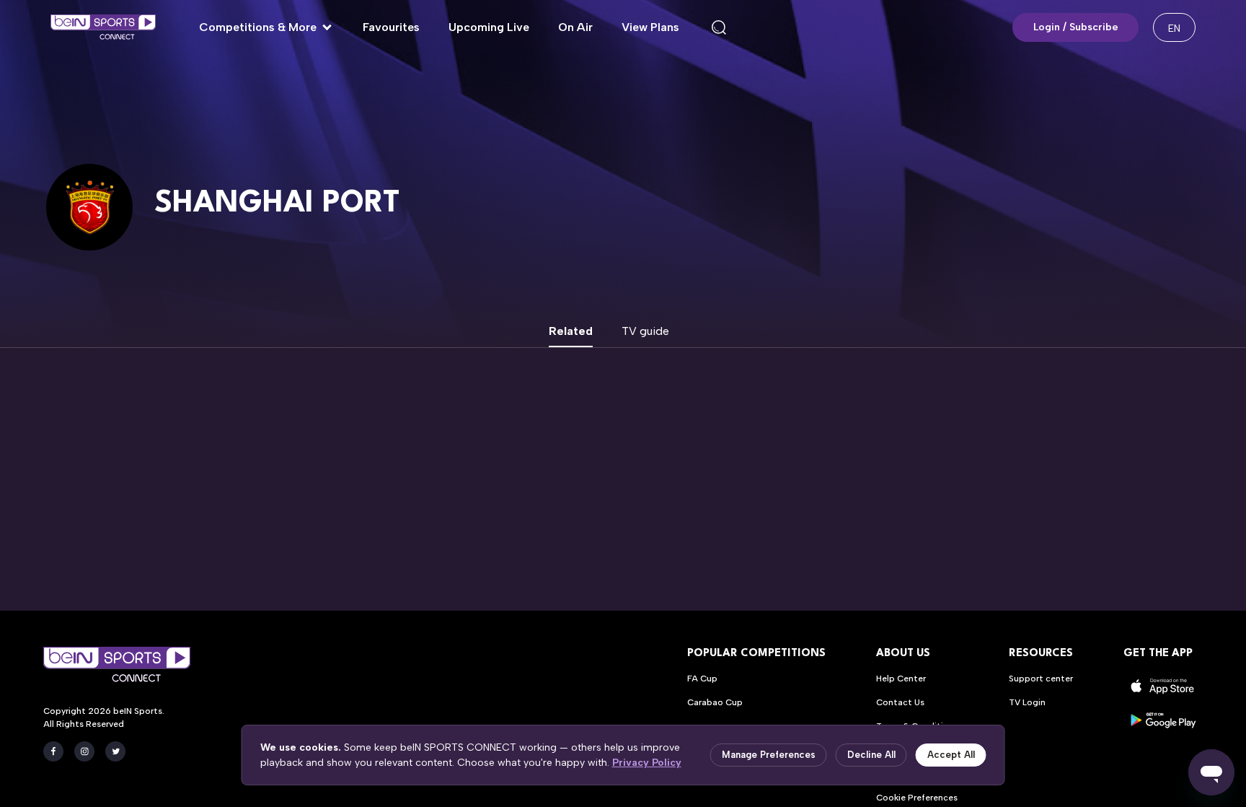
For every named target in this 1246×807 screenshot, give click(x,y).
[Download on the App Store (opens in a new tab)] (1163, 686)
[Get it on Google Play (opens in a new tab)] (1163, 720)
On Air (575, 27)
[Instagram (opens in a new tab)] (84, 751)
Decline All (871, 754)
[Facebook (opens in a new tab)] (53, 751)
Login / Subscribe (1075, 27)
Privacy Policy (646, 762)
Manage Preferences (769, 754)
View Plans (650, 27)
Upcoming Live (489, 27)
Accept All (951, 754)
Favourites (391, 27)
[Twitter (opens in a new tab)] (115, 751)
